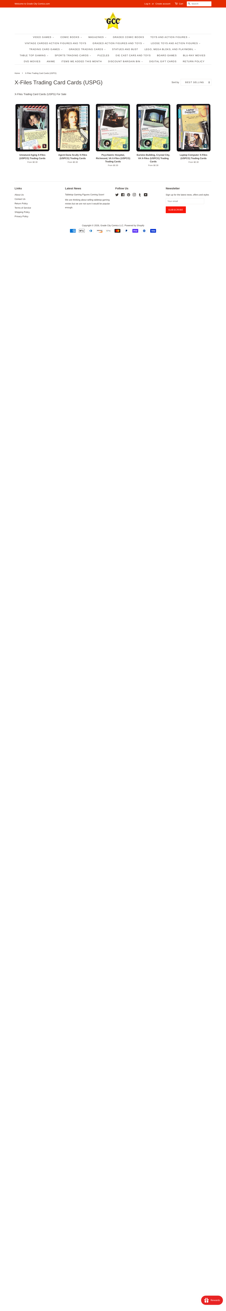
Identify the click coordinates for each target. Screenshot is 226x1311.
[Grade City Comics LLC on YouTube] (145, 195)
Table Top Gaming (33, 55)
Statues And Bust (125, 49)
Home (17, 73)
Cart (181, 3)
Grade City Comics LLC (111, 225)
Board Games (167, 55)
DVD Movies (32, 61)
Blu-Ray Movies (194, 55)
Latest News (73, 188)
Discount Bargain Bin (124, 61)
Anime (51, 61)
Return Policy (194, 61)
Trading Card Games (45, 49)
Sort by (175, 82)
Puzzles (103, 55)
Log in (147, 3)
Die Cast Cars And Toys (133, 55)
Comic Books (70, 37)
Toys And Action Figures (169, 37)
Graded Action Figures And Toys (118, 43)
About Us (19, 194)
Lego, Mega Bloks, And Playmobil (169, 49)
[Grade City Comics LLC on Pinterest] (128, 195)
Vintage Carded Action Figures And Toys (55, 43)
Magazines (96, 37)
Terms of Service (23, 208)
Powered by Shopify (134, 225)
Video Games (42, 37)
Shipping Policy (22, 212)
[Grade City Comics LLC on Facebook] (123, 195)
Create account (162, 3)
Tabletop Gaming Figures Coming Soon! (84, 194)
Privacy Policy (21, 216)
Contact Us (20, 199)
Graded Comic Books (128, 37)
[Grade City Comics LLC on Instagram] (134, 195)
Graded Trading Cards (86, 49)
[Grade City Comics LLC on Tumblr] (140, 195)
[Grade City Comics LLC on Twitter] (117, 195)
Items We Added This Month (81, 61)
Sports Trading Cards (72, 55)
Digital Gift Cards (163, 61)
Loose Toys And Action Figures (175, 43)
